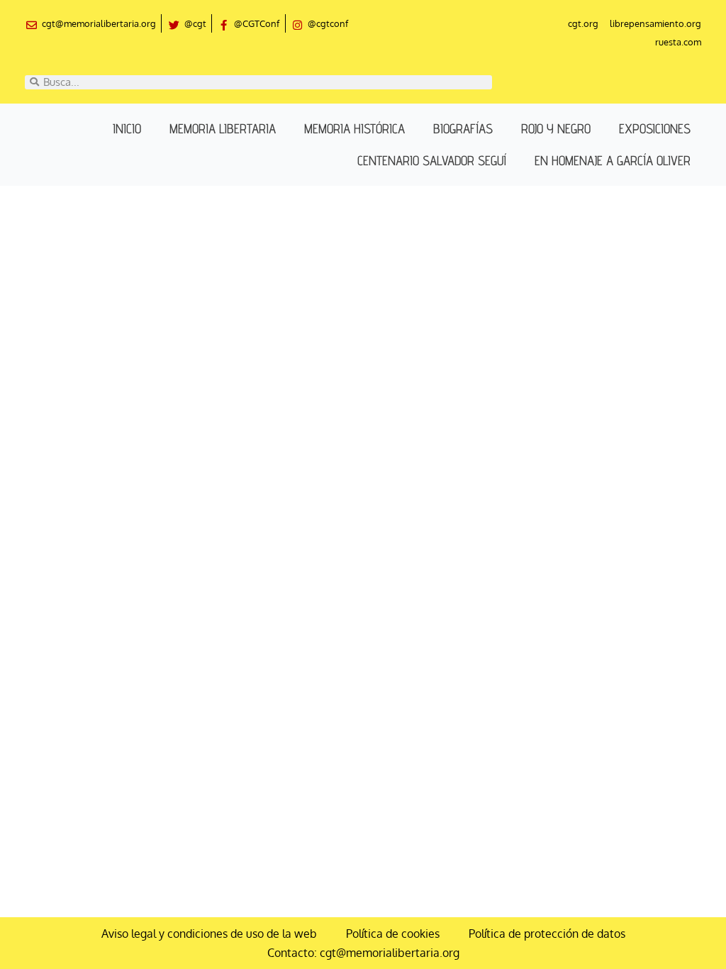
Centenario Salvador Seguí (431, 160)
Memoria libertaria (222, 128)
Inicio (127, 128)
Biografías (463, 128)
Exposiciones (655, 128)
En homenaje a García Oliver (613, 160)
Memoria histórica (354, 128)
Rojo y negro (556, 128)
